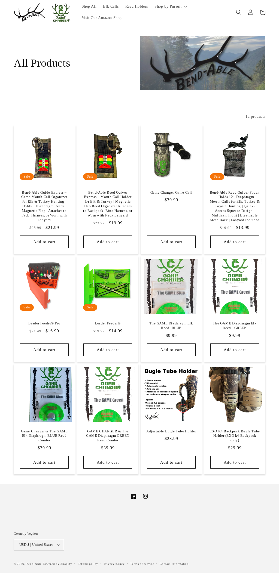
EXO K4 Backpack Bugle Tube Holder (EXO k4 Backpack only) (235, 435)
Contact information (174, 563)
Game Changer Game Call (171, 192)
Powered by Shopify (57, 563)
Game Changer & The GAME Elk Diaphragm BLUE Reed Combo (44, 435)
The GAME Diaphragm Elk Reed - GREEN (234, 325)
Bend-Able (34, 563)
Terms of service (142, 563)
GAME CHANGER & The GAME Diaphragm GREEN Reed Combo (107, 435)
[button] (170, 6)
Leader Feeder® (107, 323)
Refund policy (88, 563)
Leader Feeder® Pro (44, 323)
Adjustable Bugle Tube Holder (171, 431)
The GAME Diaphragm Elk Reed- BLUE (171, 325)
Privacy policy (114, 563)
